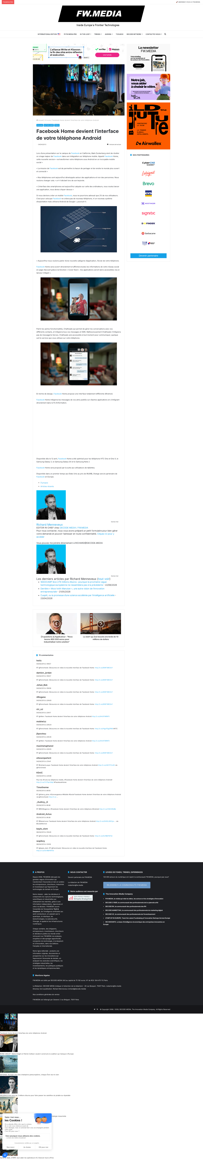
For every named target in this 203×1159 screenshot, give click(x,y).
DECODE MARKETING (113, 910)
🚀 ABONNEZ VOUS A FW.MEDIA (188, 2)
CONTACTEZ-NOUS (153, 34)
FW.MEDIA (47, 877)
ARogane (41, 697)
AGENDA (108, 34)
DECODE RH (109, 906)
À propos (44, 483)
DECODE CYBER (111, 902)
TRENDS (97, 34)
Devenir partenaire (148, 255)
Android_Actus (44, 814)
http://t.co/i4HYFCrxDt (106, 765)
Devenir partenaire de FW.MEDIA (80, 877)
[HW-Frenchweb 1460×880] (148, 99)
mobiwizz (41, 721)
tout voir (103, 579)
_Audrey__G (42, 802)
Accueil (41, 120)
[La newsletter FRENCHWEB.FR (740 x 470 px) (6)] (148, 71)
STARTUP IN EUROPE (113, 918)
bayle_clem (42, 829)
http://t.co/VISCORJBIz (107, 809)
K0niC (39, 772)
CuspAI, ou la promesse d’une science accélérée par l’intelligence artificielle (77, 595)
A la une (48, 120)
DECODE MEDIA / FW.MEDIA (74, 527)
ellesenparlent (43, 758)
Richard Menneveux (49, 524)
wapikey (40, 841)
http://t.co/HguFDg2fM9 (104, 729)
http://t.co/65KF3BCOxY (104, 668)
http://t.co (52, 797)
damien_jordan (44, 673)
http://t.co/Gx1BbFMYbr (104, 836)
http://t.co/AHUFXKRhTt (101, 716)
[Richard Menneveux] (51, 519)
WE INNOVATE (110, 922)
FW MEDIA (109, 899)
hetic (39, 660)
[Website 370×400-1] (148, 149)
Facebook (75, 153)
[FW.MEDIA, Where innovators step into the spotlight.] (101, 17)
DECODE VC (109, 914)
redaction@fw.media (75, 885)
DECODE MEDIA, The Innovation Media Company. (137, 1009)
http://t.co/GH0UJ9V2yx (105, 821)
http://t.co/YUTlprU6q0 (45, 782)
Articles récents (47, 486)
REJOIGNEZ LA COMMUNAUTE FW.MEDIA (127, 885)
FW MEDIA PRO (71, 34)
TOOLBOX (119, 34)
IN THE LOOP (85, 34)
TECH (57, 125)
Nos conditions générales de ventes (46, 994)
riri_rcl (39, 709)
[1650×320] (79, 52)
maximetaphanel (44, 746)
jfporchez (41, 733)
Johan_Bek (41, 685)
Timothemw (42, 787)
